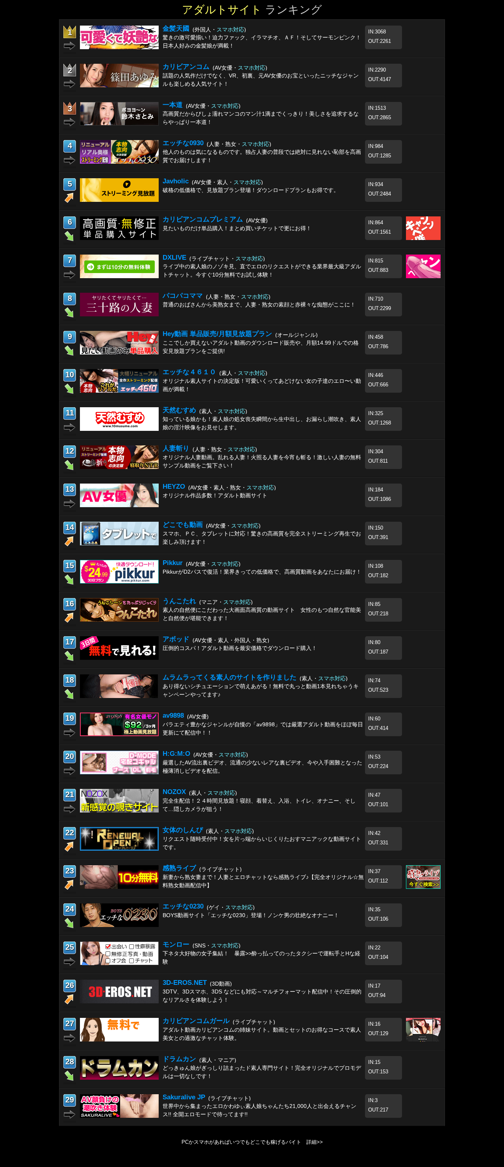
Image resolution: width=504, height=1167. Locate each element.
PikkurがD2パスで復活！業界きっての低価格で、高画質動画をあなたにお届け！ (262, 572)
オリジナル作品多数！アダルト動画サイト (215, 495)
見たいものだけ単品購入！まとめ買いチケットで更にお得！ (237, 228)
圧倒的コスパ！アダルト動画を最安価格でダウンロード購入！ (240, 648)
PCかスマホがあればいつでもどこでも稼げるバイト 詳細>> (252, 1142)
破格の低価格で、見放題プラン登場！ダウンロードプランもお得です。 (251, 190)
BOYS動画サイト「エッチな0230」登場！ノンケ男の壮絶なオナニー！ (251, 915)
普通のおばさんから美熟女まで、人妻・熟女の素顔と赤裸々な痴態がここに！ (259, 304)
